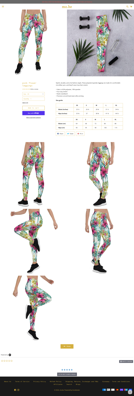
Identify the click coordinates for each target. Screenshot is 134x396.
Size (25, 94)
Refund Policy (55, 381)
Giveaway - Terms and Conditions (116, 381)
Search (69, 384)
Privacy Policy (39, 381)
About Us (7, 381)
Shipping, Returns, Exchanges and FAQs (81, 381)
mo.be (62, 390)
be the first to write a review (67, 374)
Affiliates (58, 384)
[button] (126, 361)
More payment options (33, 117)
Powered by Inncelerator (72, 390)
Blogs (78, 384)
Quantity (26, 99)
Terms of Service (22, 381)
